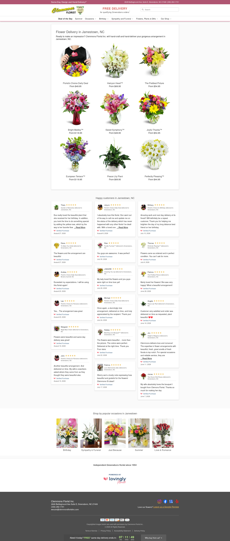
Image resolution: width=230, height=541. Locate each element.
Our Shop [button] (165, 18)
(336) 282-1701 (57, 506)
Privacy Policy (106, 531)
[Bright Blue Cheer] (57, 328)
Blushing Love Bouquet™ (112, 333)
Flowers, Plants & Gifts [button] (146, 18)
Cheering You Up (109, 272)
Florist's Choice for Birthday (156, 208)
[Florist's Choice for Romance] (57, 303)
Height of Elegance (154, 336)
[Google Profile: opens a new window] (171, 501)
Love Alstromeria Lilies (111, 368)
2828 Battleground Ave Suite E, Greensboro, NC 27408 (74, 504)
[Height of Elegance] (143, 335)
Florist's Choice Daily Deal (69, 275)
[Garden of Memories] (57, 207)
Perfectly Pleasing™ (154, 246)
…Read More (79, 227)
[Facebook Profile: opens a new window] (165, 501)
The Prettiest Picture (154, 275)
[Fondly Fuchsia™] (100, 245)
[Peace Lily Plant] (143, 303)
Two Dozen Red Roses (155, 377)
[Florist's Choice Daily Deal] (57, 274)
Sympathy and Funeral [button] (122, 18)
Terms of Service (91, 531)
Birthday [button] (103, 18)
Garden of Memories (67, 208)
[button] (223, 529)
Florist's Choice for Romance (70, 304)
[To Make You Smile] (57, 245)
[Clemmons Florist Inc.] (70, 10)
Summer (78, 18)
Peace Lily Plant (153, 304)
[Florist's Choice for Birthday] (143, 207)
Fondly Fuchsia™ (110, 246)
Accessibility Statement (122, 531)
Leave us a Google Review (166, 506)
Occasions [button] (90, 18)
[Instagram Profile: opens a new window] (159, 501)
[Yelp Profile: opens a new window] (177, 501)
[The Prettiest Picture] (143, 274)
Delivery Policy (139, 531)
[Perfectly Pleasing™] (143, 245)
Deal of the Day (65, 18)
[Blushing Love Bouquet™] (100, 332)
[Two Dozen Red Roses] (143, 376)
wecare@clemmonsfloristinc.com (65, 509)
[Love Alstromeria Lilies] (100, 367)
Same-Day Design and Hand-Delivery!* (69, 2)
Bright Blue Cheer (66, 329)
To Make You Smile (67, 246)
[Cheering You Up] (100, 270)
